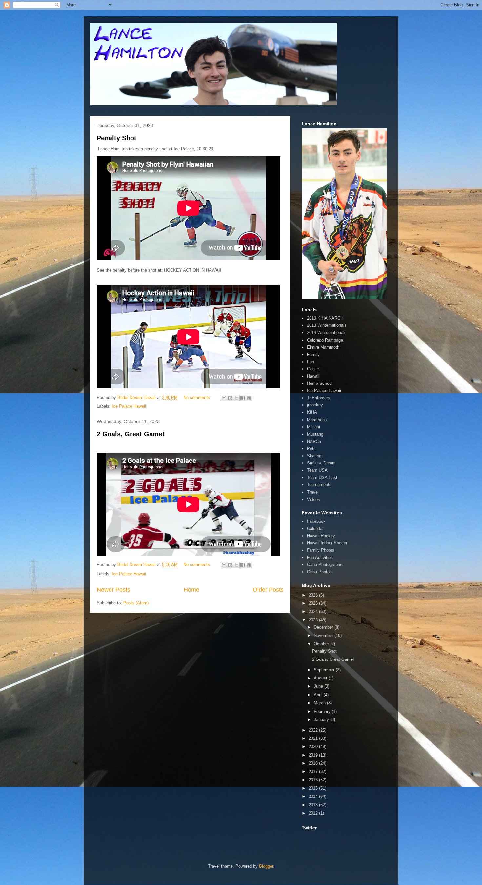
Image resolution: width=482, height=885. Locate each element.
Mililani (313, 426)
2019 (314, 755)
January (322, 719)
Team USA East (322, 477)
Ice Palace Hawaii (129, 406)
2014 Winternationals (327, 332)
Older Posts (268, 589)
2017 (314, 771)
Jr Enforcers (318, 397)
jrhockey (315, 405)
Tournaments (319, 484)
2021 (314, 738)
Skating (314, 455)
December (324, 627)
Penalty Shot (116, 138)
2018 (314, 763)
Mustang (315, 434)
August (321, 678)
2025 (314, 603)
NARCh (314, 441)
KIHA (312, 412)
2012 (314, 813)
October (322, 643)
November (324, 635)
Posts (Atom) (136, 602)
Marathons (317, 419)
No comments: (197, 397)
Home (191, 589)
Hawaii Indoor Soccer (327, 543)
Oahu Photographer (325, 564)
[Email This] (224, 398)
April (319, 694)
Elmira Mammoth (323, 347)
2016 (314, 779)
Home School (319, 383)
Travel (313, 492)
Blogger (266, 866)
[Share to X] (236, 398)
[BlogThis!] (230, 398)
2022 (314, 730)
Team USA (317, 470)
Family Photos (320, 550)
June (319, 686)
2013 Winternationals (327, 325)
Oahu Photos (319, 571)
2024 (314, 611)
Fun (310, 361)
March (320, 702)
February (323, 711)
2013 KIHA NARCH (325, 318)
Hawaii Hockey (321, 535)
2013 (314, 804)
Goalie (313, 368)
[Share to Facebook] (242, 398)
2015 (314, 788)
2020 (314, 746)
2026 (314, 595)
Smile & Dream (321, 463)
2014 (314, 796)
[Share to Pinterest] (249, 398)
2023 (314, 620)
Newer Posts (113, 589)
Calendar (315, 528)
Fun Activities (320, 557)
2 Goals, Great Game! (131, 434)
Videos (313, 499)
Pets (311, 448)
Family (313, 354)
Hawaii (313, 376)
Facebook (316, 521)
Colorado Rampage (325, 340)
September (325, 669)
